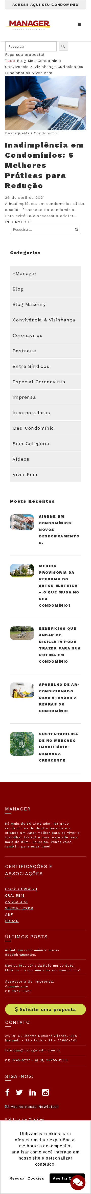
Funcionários (18, 73)
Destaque (24, 350)
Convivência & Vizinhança (30, 67)
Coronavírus (27, 335)
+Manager (25, 273)
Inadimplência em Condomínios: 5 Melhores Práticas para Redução (44, 165)
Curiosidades (70, 67)
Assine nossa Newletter (33, 1107)
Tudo (10, 61)
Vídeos (21, 459)
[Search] (76, 229)
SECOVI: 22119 (19, 908)
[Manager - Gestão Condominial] (30, 25)
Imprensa (24, 397)
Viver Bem (42, 73)
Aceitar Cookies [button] (69, 1178)
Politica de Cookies (24, 1119)
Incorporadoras (31, 412)
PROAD (12, 921)
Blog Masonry (29, 304)
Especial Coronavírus (39, 381)
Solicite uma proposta (48, 1009)
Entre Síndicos (31, 366)
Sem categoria (31, 443)
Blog (21, 61)
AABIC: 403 (16, 902)
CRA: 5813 (15, 895)
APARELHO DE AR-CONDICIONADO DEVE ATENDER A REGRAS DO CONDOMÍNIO (59, 697)
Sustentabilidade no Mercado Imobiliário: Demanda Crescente (58, 747)
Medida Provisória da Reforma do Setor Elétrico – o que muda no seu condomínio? (59, 585)
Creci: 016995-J (21, 889)
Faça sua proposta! (24, 54)
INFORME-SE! (18, 222)
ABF (9, 914)
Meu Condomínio (44, 61)
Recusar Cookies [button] (27, 1178)
